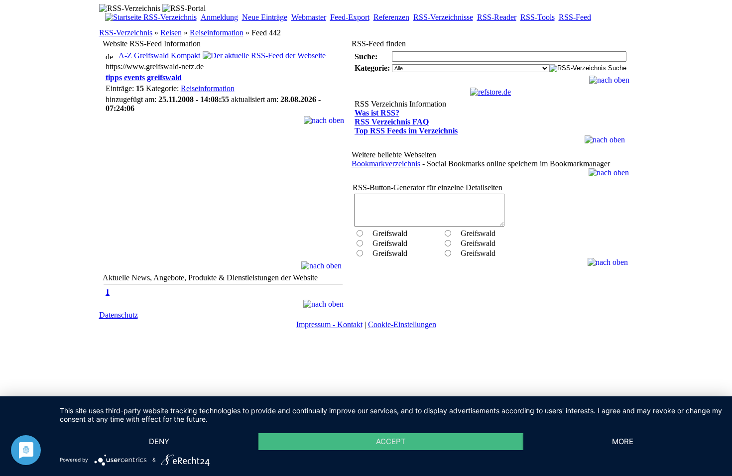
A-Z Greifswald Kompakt (159, 55)
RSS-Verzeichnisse (443, 17)
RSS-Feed (575, 17)
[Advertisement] (223, 199)
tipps (114, 77)
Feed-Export (349, 17)
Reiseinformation (217, 32)
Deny (159, 441)
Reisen (171, 32)
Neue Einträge (264, 17)
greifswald (164, 77)
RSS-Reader (496, 17)
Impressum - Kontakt (329, 324)
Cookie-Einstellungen (402, 324)
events (134, 77)
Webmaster (308, 17)
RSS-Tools (537, 17)
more (622, 441)
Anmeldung (219, 17)
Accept (391, 441)
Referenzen (391, 17)
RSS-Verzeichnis (125, 32)
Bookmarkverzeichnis (386, 163)
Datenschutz (118, 315)
